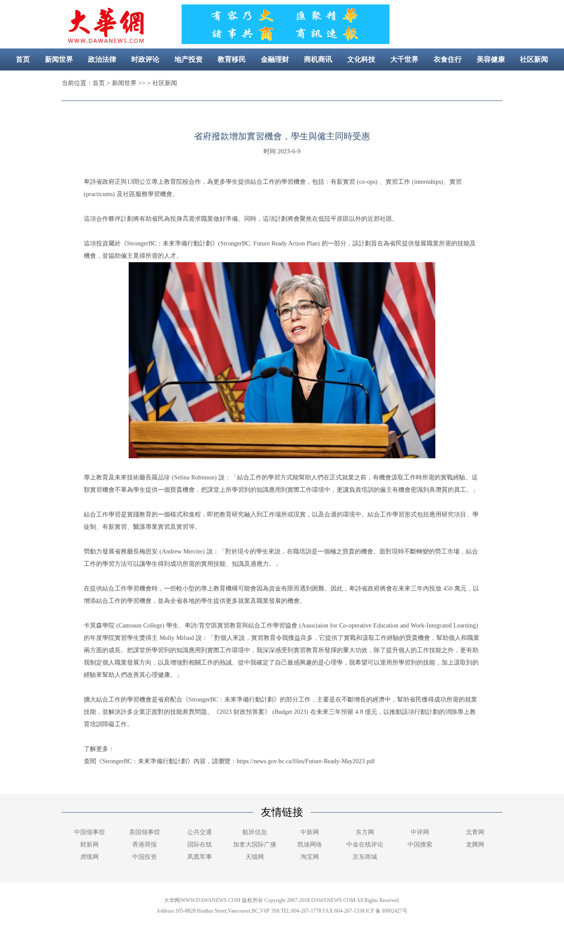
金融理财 (275, 59)
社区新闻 (534, 59)
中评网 (420, 832)
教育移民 (232, 59)
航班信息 (254, 832)
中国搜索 (420, 844)
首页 (23, 59)
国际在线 (199, 844)
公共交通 (199, 832)
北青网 (475, 832)
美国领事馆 (144, 832)
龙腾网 (475, 844)
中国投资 (144, 857)
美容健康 (491, 59)
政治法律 (102, 59)
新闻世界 (59, 59)
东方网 (365, 832)
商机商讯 (318, 59)
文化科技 (361, 59)
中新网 (310, 832)
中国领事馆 (89, 832)
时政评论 (145, 59)
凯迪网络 (309, 844)
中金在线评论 (364, 844)
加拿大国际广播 (254, 844)
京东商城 (364, 857)
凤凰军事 (199, 857)
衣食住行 (448, 59)
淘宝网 (310, 857)
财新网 (89, 844)
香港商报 (144, 844)
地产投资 (188, 59)
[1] (285, 41)
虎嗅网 (89, 857)
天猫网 (254, 857)
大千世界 (404, 59)
